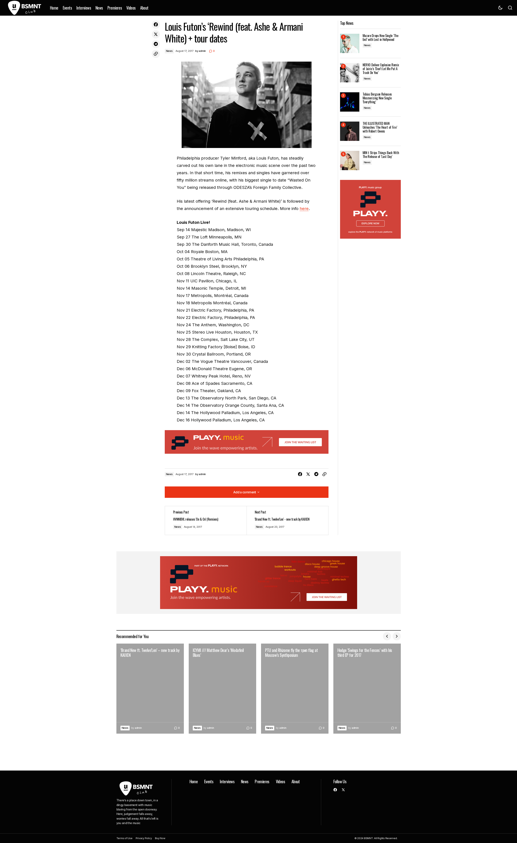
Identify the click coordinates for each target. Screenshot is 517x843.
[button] (500, 8)
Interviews (227, 781)
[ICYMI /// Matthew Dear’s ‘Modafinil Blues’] (222, 689)
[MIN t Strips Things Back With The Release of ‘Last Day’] (349, 160)
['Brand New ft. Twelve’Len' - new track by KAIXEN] (287, 520)
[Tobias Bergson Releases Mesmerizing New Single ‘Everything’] (349, 102)
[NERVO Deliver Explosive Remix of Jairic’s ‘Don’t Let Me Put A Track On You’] (349, 72)
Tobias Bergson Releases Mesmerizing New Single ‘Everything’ (377, 98)
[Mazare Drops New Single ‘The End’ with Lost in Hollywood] (349, 43)
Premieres (262, 781)
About (296, 781)
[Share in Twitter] (156, 34)
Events (208, 781)
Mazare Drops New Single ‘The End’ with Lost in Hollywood (380, 37)
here (304, 208)
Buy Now (160, 838)
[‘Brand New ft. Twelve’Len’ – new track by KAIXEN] (150, 689)
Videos (280, 781)
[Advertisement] (246, 442)
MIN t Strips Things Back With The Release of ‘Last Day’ (381, 155)
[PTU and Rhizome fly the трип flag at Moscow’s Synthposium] (294, 689)
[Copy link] (156, 54)
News (169, 50)
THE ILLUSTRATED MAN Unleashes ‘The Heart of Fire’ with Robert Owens (380, 127)
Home (194, 781)
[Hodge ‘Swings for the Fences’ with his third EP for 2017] (367, 689)
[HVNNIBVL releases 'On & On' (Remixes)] (206, 520)
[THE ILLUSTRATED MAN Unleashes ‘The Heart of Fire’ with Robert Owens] (349, 131)
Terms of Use (124, 838)
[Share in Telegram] (156, 44)
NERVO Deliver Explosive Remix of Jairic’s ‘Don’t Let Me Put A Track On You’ (381, 69)
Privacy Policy (144, 838)
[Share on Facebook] (156, 24)
